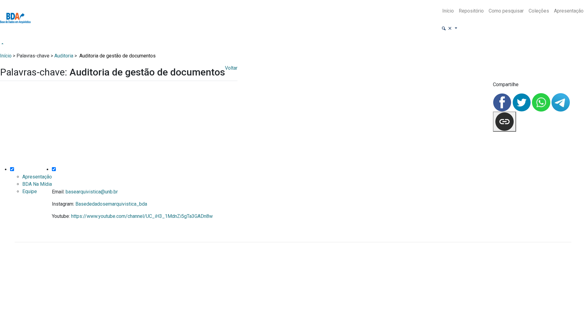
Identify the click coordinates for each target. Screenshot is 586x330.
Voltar (231, 68)
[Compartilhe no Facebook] (502, 102)
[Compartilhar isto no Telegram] (561, 102)
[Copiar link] (504, 122)
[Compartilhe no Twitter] (522, 102)
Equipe (29, 191)
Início (448, 11)
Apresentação (569, 11)
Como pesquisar (506, 11)
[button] (449, 29)
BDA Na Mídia (37, 184)
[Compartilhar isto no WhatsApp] (542, 102)
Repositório (471, 11)
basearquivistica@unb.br (92, 192)
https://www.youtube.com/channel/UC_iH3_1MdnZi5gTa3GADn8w (142, 216)
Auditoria (63, 56)
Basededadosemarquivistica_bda (111, 204)
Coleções (539, 11)
